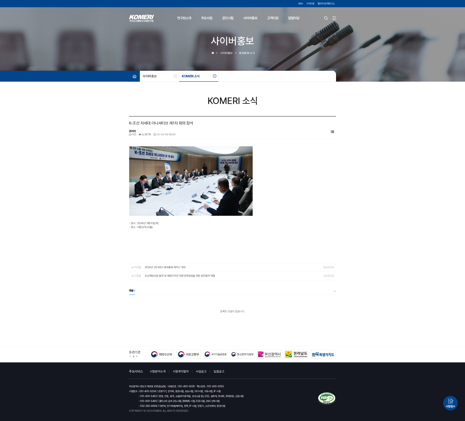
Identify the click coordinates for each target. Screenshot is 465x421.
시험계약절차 (181, 371)
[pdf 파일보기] (327, 398)
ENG (300, 3)
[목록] (332, 132)
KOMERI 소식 (191, 76)
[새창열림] (450, 403)
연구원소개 (184, 18)
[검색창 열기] (326, 18)
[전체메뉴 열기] (334, 18)
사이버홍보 (250, 18)
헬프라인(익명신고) (326, 3)
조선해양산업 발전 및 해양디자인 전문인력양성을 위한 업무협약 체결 (180, 275)
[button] (130, 356)
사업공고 (201, 371)
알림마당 (293, 18)
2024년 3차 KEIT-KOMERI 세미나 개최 (165, 267)
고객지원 (272, 18)
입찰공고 (219, 371)
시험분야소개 (157, 371)
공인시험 (227, 18)
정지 (133, 356)
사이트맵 (310, 3)
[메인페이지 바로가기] (141, 18)
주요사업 (206, 18)
